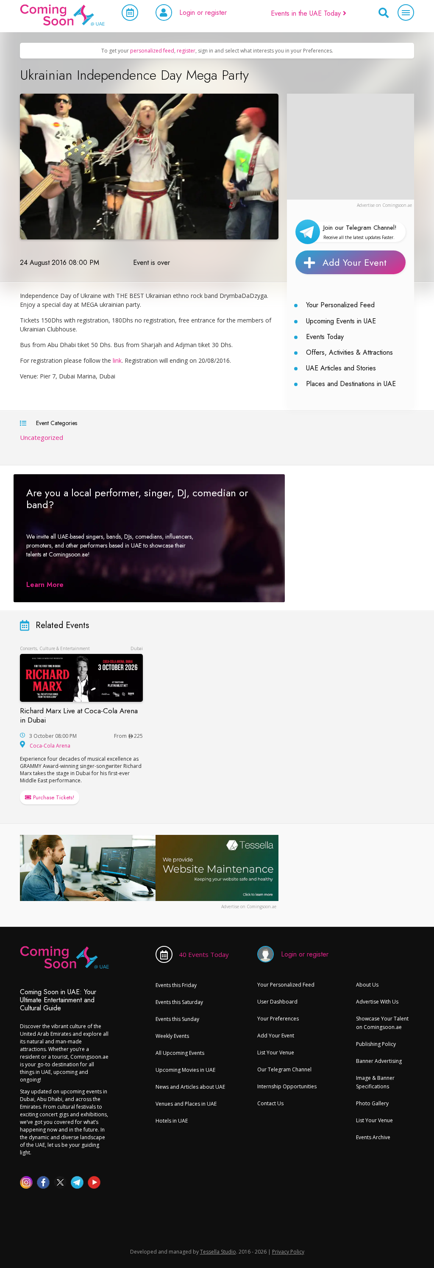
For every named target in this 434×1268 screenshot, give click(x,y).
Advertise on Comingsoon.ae (384, 205)
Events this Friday (176, 985)
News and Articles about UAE (190, 1086)
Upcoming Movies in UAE (185, 1069)
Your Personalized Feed (340, 305)
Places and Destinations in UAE (351, 384)
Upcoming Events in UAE (341, 321)
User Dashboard (277, 1001)
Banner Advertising (379, 1061)
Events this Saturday (179, 1002)
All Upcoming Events (180, 1053)
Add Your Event (355, 262)
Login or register (203, 12)
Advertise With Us (377, 1001)
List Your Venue (275, 1052)
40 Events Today (204, 954)
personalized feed (152, 50)
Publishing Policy (376, 1044)
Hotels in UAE (172, 1120)
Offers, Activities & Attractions (349, 352)
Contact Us (270, 1103)
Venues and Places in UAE (186, 1103)
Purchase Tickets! (52, 797)
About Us (367, 984)
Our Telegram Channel (284, 1069)
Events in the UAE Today (307, 13)
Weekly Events (172, 1036)
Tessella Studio (218, 1251)
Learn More (45, 585)
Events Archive (373, 1137)
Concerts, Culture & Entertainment (55, 648)
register (186, 50)
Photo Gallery (372, 1103)
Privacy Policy (288, 1251)
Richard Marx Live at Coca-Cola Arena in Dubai (79, 715)
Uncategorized (41, 437)
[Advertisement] (350, 147)
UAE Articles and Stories (341, 368)
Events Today (325, 337)
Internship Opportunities (287, 1086)
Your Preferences (278, 1018)
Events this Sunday (177, 1019)
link (117, 360)
